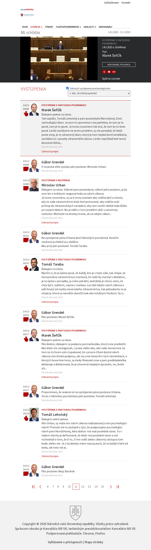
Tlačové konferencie (67, 26)
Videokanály (105, 26)
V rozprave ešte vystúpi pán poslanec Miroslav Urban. (73, 166)
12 (82, 486)
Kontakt (126, 2)
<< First (35, 486)
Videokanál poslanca (118, 64)
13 (89, 486)
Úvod (25, 26)
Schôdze (36, 26)
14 (95, 486)
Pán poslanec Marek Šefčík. (58, 317)
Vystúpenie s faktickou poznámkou (63, 105)
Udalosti (89, 26)
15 (102, 486)
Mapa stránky (94, 542)
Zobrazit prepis (50, 151)
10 (69, 486)
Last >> (115, 486)
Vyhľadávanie (111, 2)
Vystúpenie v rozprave (55, 180)
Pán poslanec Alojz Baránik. (58, 471)
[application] (59, 58)
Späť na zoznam (111, 78)
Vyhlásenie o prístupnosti (65, 542)
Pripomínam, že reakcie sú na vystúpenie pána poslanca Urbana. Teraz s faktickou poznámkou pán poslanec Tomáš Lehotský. (81, 394)
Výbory (49, 26)
